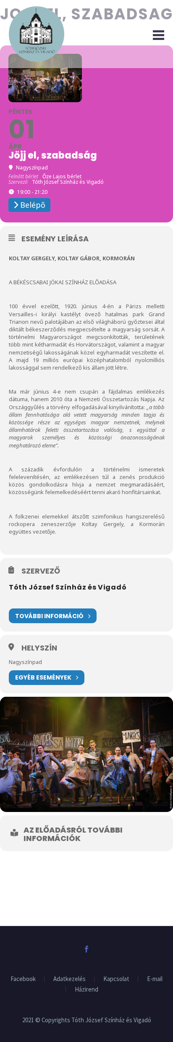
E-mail (155, 979)
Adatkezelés (69, 979)
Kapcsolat (116, 979)
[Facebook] (86, 949)
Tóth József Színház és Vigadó (67, 587)
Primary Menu (156, 34)
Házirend (86, 989)
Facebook (23, 979)
